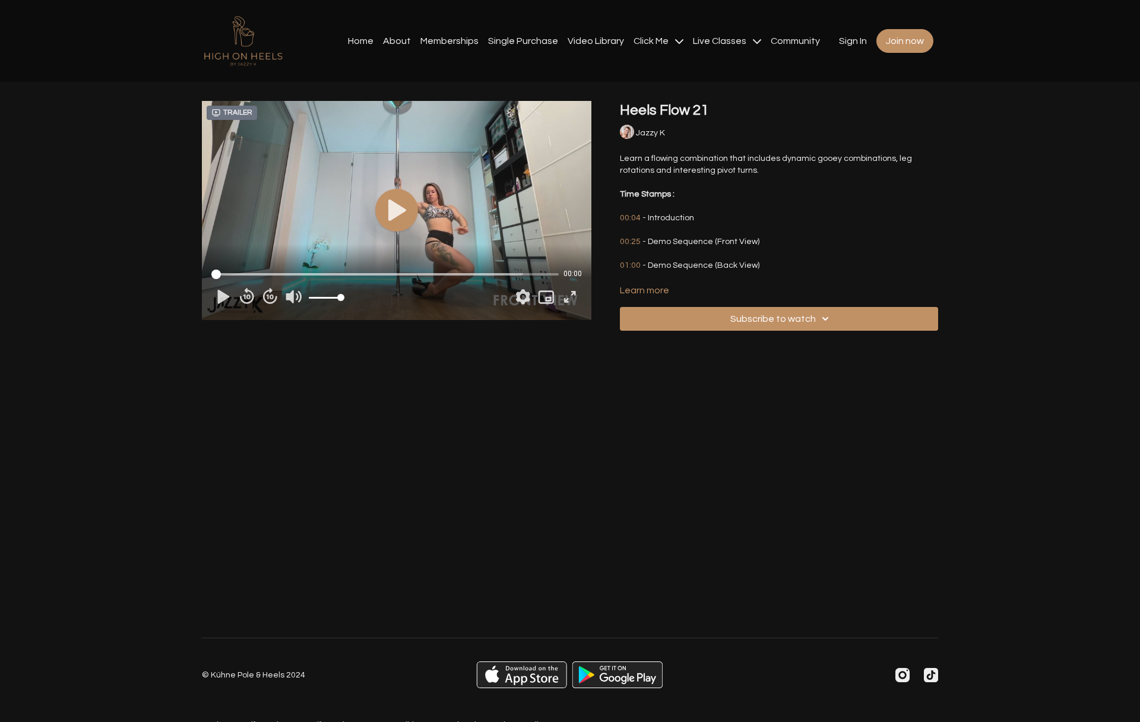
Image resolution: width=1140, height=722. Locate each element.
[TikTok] (931, 675)
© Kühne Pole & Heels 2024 (253, 675)
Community (795, 41)
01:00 (630, 265)
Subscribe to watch (773, 319)
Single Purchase (523, 41)
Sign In (853, 41)
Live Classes (720, 41)
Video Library (596, 41)
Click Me (652, 41)
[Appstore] (521, 674)
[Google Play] (617, 674)
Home (360, 41)
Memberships (449, 41)
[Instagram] (902, 675)
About (397, 41)
